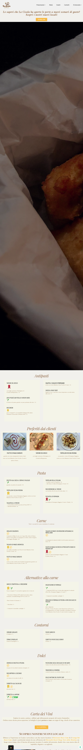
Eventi (58, 5)
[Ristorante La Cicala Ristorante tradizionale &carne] (6, 4)
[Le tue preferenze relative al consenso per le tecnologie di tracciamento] (80, 747)
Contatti (66, 5)
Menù (51, 5)
